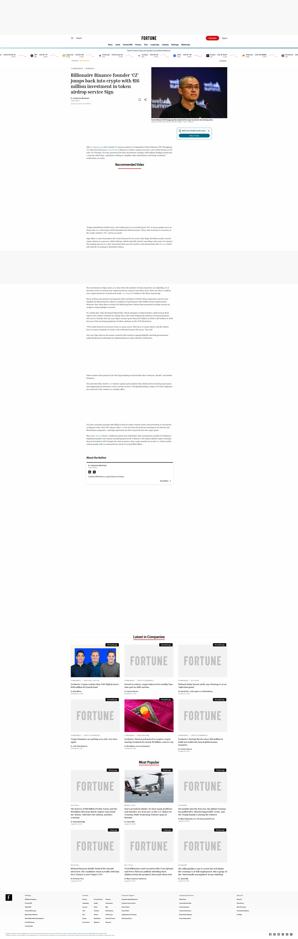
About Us (239, 899)
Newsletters (97, 918)
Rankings (175, 44)
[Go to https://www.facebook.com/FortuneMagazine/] (270, 934)
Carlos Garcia (132, 691)
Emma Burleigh (79, 822)
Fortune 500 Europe (30, 910)
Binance (90, 68)
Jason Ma (130, 822)
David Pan (185, 691)
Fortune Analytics (184, 907)
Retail (95, 907)
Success (75, 805)
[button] (110, 44)
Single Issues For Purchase (129, 914)
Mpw (106, 907)
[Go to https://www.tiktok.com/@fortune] (287, 934)
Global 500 (28, 907)
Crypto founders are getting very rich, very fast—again (95, 740)
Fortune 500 (127, 44)
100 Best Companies (30, 899)
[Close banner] (208, 131)
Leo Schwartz (144, 746)
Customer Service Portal (128, 903)
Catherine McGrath (81, 98)
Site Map (239, 914)
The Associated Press (206, 819)
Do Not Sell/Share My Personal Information (97, 933)
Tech (146, 44)
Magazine (96, 922)
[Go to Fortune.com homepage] (149, 38)
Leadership (155, 44)
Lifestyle (165, 44)
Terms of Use (54, 933)
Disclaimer (223, 60)
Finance (138, 44)
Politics (96, 914)
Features (107, 899)
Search (79, 38)
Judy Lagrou (195, 691)
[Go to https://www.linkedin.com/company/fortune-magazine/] (279, 934)
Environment (86, 922)
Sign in (224, 38)
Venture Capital (92, 680)
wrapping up (96, 147)
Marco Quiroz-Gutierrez (136, 879)
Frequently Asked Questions (129, 899)
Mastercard (143, 735)
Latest (117, 44)
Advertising (182, 899)
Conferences (109, 914)
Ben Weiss (77, 691)
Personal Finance (110, 918)
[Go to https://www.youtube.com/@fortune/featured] (291, 934)
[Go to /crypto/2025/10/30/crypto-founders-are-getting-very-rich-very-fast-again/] (95, 715)
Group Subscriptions (185, 918)
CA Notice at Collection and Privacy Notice (76, 933)
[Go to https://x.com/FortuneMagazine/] (274, 934)
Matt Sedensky (187, 819)
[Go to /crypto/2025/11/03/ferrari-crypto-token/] (148, 661)
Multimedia (185, 44)
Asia (83, 914)
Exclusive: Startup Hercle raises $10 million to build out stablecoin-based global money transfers (200, 742)
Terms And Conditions (243, 910)
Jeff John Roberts (80, 746)
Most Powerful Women (31, 914)
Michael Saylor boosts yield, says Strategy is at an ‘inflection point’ (202, 685)
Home (110, 44)
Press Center (240, 903)
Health (96, 903)
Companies (77, 68)
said (123, 427)
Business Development (185, 914)
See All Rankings (29, 922)
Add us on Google (194, 135)
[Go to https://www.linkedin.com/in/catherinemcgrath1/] (89, 472)
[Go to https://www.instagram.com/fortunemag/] (283, 934)
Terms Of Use (125, 910)
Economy (182, 805)
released (98, 436)
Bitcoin (162, 244)
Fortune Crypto (98, 899)
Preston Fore (78, 879)
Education (108, 922)
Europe (84, 918)
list (158, 441)
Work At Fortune (241, 907)
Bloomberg (207, 691)
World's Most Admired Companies (34, 918)
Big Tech (128, 865)
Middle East (130, 805)
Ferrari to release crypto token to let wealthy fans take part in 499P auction (148, 685)
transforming (113, 150)
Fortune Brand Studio (185, 903)
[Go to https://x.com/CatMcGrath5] (94, 472)
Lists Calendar (29, 926)
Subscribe (212, 38)
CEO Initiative (109, 910)
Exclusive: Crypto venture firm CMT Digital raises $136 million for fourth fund (95, 685)
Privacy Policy (126, 907)
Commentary (109, 903)
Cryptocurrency (145, 680)
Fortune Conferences (185, 910)
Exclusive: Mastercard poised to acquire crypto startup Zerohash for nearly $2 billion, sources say (148, 740)
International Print (127, 918)
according (126, 293)
